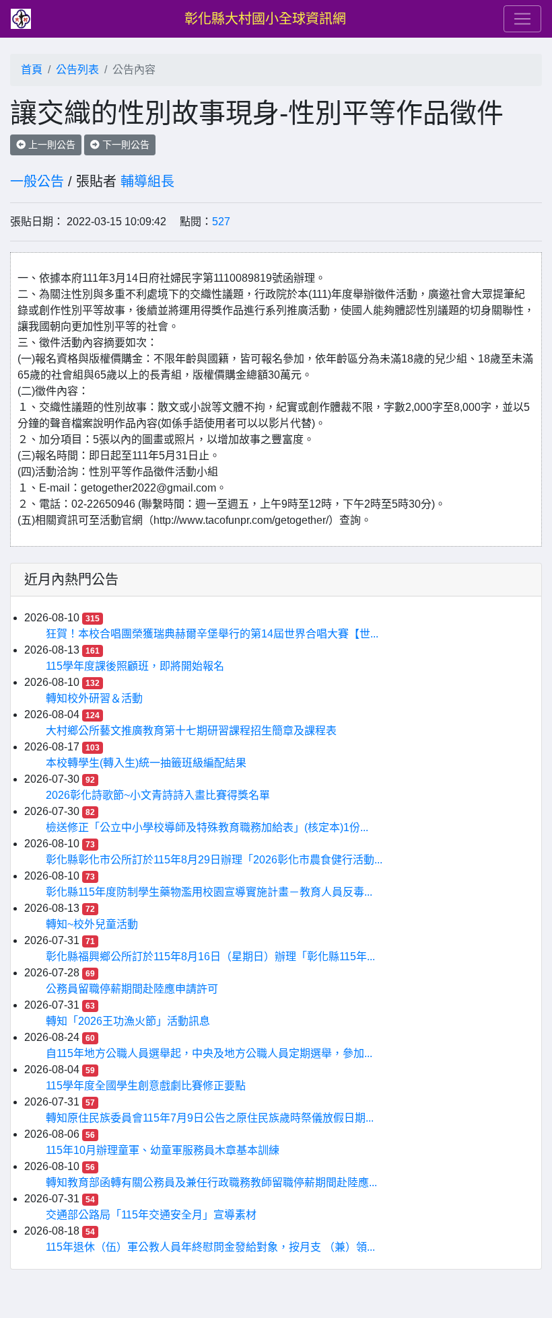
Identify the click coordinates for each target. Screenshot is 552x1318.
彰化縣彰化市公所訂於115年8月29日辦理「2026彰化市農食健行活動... (214, 859)
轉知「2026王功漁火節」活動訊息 (128, 1021)
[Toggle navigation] (522, 18)
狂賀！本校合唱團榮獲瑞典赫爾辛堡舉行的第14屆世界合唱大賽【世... (212, 633)
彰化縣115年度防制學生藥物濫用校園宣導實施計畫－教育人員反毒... (209, 892)
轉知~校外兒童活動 (92, 924)
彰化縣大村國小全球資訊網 (265, 18)
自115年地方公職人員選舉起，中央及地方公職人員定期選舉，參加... (209, 1053)
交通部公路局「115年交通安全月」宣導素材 (151, 1214)
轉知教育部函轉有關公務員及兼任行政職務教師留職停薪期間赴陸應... (211, 1182)
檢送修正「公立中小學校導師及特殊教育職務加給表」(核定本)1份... (207, 827)
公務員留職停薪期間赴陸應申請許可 (132, 989)
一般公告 (37, 181)
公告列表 (77, 69)
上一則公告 (50, 144)
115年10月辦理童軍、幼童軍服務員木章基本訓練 (162, 1150)
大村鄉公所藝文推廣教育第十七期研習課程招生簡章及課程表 (191, 730)
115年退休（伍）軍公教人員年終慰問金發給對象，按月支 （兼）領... (210, 1247)
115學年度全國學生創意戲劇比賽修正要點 (146, 1085)
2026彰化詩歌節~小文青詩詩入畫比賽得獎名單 (158, 795)
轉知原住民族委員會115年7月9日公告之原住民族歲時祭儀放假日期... (210, 1118)
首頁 (31, 69)
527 (221, 221)
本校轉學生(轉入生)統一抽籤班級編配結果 (146, 763)
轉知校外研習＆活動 (94, 698)
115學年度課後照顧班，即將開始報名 (135, 666)
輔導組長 (147, 181)
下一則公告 (124, 144)
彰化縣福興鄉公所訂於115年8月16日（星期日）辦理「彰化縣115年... (210, 956)
